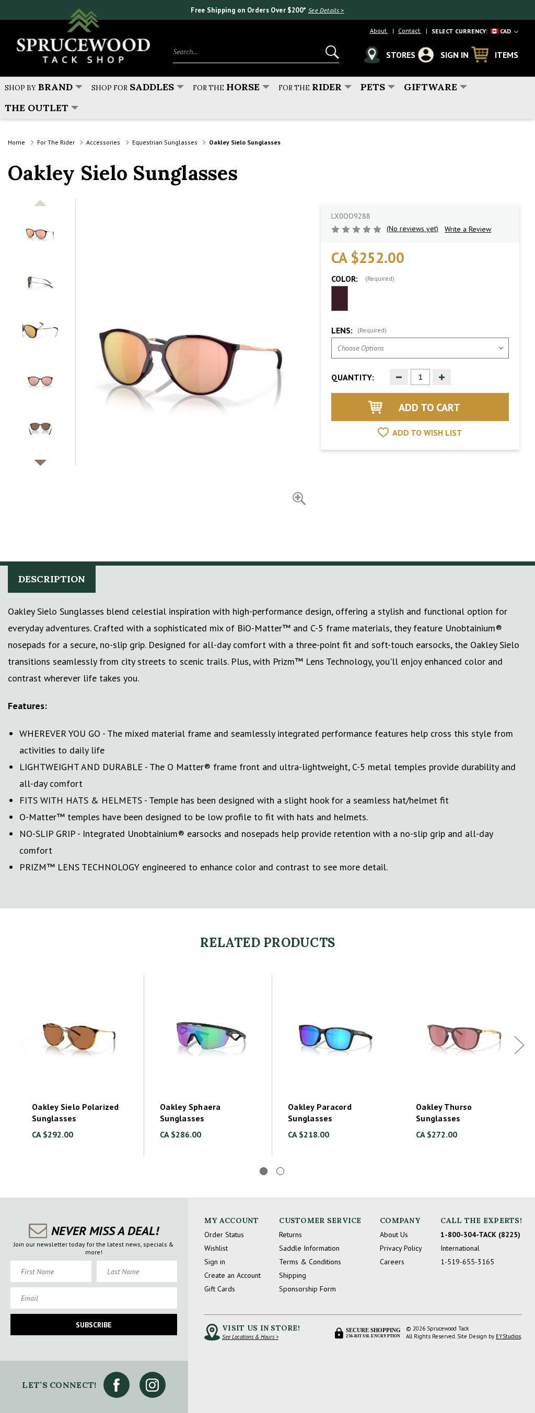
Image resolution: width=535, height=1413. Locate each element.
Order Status (224, 1234)
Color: (362, 278)
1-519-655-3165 (467, 1261)
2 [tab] (280, 1171)
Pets (372, 87)
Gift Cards (219, 1289)
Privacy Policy (401, 1248)
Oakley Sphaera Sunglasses (190, 1112)
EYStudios (508, 1336)
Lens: (359, 330)
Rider (310, 87)
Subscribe (94, 1325)
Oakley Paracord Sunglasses (320, 1112)
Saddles (132, 87)
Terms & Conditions (310, 1261)
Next (519, 1045)
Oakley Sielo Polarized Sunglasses (75, 1112)
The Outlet (36, 108)
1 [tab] (264, 1171)
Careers (392, 1261)
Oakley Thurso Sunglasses (444, 1112)
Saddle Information (309, 1248)
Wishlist (216, 1248)
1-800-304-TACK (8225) (480, 1234)
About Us (394, 1234)
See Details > (326, 10)
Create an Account (232, 1275)
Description (51, 579)
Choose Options (80, 1035)
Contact (410, 30)
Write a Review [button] (468, 229)
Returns (290, 1234)
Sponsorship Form (307, 1289)
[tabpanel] (80, 1065)
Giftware (430, 87)
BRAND (39, 87)
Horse (226, 87)
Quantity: (352, 377)
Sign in (214, 1261)
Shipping (292, 1275)
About (379, 30)
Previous (24, 1045)
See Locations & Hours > (250, 1336)
